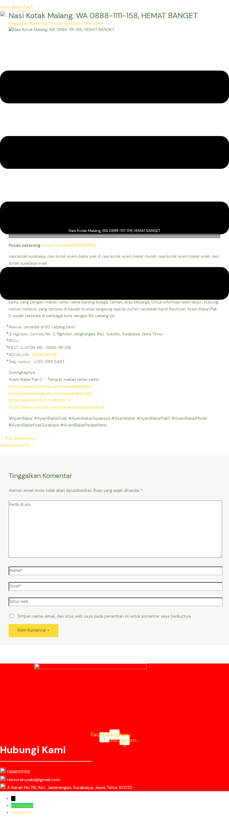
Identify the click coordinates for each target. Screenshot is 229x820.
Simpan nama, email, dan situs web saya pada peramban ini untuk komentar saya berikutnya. (104, 616)
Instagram (21, 812)
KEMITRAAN (24, 360)
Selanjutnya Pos (17, 445)
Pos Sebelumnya (18, 438)
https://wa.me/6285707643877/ (40, 400)
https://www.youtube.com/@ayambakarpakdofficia (56, 407)
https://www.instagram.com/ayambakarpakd (50, 393)
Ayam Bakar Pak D (17, 7)
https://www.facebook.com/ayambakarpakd (50, 386)
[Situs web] (116, 603)
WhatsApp (22, 805)
